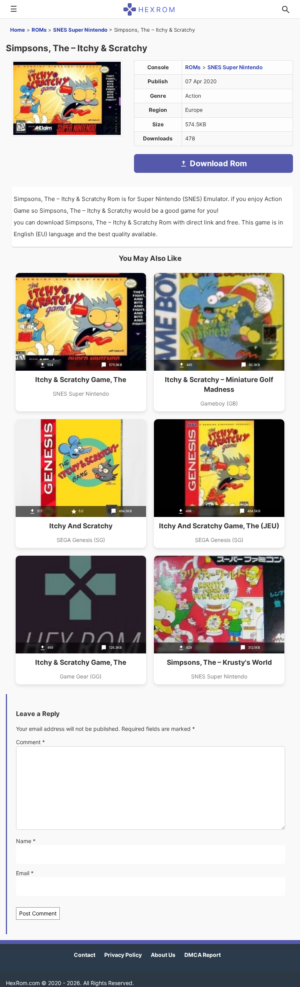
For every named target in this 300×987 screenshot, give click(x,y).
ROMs (39, 30)
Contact (84, 954)
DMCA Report (202, 954)
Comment (30, 742)
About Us (163, 954)
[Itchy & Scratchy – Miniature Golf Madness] (219, 342)
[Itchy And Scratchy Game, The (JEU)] (219, 483)
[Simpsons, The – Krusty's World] (219, 620)
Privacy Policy (123, 954)
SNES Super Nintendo (80, 30)
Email (25, 873)
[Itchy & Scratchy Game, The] (81, 342)
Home (17, 30)
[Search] (285, 9)
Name (26, 841)
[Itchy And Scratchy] (81, 483)
